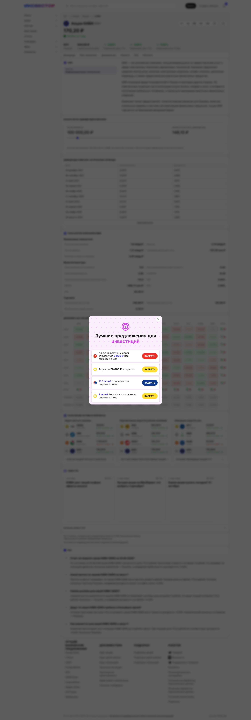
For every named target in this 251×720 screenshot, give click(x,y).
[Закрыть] (158, 319)
